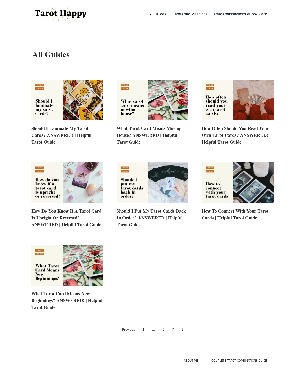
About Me (191, 360)
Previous (128, 329)
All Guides (157, 14)
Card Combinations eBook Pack (240, 14)
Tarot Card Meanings (190, 14)
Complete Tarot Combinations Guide (239, 360)
